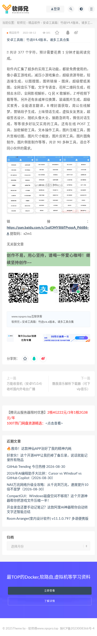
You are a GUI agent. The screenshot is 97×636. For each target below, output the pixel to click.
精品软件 (34, 22)
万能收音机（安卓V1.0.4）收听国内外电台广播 (25, 386)
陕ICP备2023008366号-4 (77, 628)
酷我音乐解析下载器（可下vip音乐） (71, 386)
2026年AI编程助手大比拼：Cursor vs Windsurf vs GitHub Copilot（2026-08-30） (44, 476)
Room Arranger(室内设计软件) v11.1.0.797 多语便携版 (47, 518)
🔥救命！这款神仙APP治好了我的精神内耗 (39, 448)
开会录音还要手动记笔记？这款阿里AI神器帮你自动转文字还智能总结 (47, 510)
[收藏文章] (57, 33)
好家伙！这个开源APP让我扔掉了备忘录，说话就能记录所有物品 (47, 458)
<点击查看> (54, 423)
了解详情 (49, 601)
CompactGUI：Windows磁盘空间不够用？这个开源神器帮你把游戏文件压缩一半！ (47, 498)
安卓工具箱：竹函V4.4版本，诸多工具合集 (38, 40)
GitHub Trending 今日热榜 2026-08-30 (36, 466)
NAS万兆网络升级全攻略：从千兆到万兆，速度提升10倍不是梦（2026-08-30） (47, 487)
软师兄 (21, 22)
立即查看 (49, 590)
